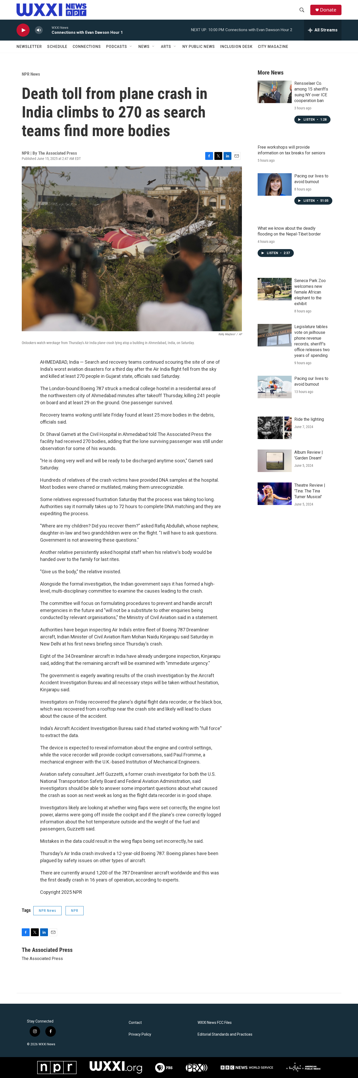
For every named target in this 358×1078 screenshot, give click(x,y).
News (144, 46)
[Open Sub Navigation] (131, 46)
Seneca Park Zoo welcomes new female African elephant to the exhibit (310, 292)
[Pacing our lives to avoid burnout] (275, 184)
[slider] (47, 30)
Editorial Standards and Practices (225, 1034)
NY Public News (198, 46)
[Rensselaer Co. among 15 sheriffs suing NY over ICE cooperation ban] (275, 92)
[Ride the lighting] (275, 428)
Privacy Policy (140, 1034)
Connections (87, 46)
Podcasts (116, 46)
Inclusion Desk (236, 46)
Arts (166, 46)
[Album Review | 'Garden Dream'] (275, 461)
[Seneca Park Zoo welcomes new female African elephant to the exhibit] (275, 289)
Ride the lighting (309, 419)
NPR (74, 910)
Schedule (57, 46)
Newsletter (29, 46)
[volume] (38, 30)
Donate (328, 10)
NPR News (31, 74)
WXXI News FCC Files (215, 1023)
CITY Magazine (273, 46)
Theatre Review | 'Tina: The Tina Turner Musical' (309, 491)
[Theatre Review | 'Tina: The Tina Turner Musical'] (275, 493)
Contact (135, 1023)
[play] (23, 30)
